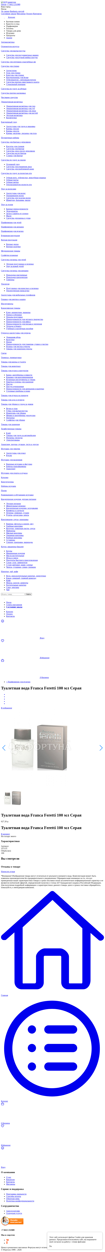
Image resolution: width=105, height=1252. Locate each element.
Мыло (8, 216)
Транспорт (10, 469)
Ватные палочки (13, 246)
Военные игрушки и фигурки (19, 464)
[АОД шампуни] (52, 2)
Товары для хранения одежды (19, 349)
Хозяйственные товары (11, 429)
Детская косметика (14, 115)
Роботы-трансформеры (16, 466)
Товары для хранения (10, 424)
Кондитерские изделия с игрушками (22, 508)
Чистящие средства (9, 97)
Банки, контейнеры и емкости (19, 375)
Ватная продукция (9, 240)
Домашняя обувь (13, 337)
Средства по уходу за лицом (13, 160)
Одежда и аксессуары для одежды (16, 333)
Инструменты (7, 304)
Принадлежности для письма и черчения (24, 324)
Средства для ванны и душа (18, 218)
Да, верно (5, 11)
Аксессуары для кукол (16, 453)
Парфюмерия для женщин (12, 227)
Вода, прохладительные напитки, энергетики (26, 576)
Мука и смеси (12, 558)
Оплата (29, 14)
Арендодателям (13, 1211)
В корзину (5, 834)
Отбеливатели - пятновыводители (21, 80)
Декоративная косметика (12, 102)
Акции (9, 609)
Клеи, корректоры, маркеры (18, 312)
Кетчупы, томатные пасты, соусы (20, 528)
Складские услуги (14, 1213)
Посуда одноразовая (15, 386)
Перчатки (10, 418)
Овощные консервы (15, 535)
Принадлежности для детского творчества (24, 319)
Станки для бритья (14, 156)
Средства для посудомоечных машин (22, 55)
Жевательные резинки (15, 506)
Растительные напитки (16, 585)
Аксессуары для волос (16, 193)
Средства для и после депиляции (20, 151)
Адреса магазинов (14, 605)
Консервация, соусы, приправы (14, 519)
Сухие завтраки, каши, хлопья (19, 565)
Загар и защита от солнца (17, 213)
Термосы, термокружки (11, 357)
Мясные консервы (14, 533)
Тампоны (10, 280)
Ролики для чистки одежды (18, 346)
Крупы (9, 551)
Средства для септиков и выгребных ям (18, 62)
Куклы (9, 455)
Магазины (21, 14)
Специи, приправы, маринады (19, 542)
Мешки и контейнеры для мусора (20, 415)
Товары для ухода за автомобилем (21, 435)
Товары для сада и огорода (12, 400)
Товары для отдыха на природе (14, 395)
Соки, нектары (12, 587)
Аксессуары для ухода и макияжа (20, 126)
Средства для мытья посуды (13, 51)
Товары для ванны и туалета (13, 362)
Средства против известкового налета (22, 82)
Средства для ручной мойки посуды (22, 57)
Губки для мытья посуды (17, 411)
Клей (8, 433)
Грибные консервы (14, 526)
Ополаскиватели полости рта (19, 184)
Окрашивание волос (15, 195)
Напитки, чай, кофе (9, 571)
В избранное (6, 708)
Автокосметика (7, 42)
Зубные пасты (12, 180)
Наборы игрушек (8, 486)
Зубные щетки (12, 182)
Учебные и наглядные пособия (19, 328)
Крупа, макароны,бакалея (12, 547)
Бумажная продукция (10, 235)
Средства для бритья (15, 149)
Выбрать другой (17, 11)
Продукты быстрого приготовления (22, 560)
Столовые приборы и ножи (18, 391)
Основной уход (13, 164)
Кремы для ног (12, 129)
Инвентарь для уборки (16, 413)
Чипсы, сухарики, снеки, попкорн (21, 567)
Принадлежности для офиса (18, 322)
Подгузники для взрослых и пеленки (22, 288)
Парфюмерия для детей (11, 222)
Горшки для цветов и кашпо (13, 299)
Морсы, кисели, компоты (17, 583)
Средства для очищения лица (19, 167)
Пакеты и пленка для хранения (19, 382)
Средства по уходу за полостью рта (16, 173)
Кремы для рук (12, 131)
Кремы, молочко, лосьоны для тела (21, 133)
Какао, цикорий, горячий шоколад (21, 578)
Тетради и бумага (13, 326)
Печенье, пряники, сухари (17, 513)
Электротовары (13, 440)
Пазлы (4, 490)
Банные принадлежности (17, 209)
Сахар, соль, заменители (16, 562)
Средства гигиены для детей (13, 260)
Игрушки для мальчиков (11, 460)
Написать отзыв (8, 871)
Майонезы (10, 531)
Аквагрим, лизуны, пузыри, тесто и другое (20, 444)
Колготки (10, 339)
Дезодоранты (12, 211)
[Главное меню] (4, 598)
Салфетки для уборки (15, 420)
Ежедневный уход (9, 122)
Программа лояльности (16, 1194)
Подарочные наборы (10, 138)
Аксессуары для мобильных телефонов (18, 295)
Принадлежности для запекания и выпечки (25, 389)
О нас (8, 1177)
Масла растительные (15, 556)
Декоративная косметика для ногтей (22, 113)
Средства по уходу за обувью (13, 89)
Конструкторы (7, 482)
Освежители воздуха (10, 46)
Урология (5, 284)
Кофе (8, 580)
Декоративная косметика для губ (20, 108)
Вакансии (10, 1179)
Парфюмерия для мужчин (12, 231)
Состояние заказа (8, 14)
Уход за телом (7, 204)
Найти (28, 594)
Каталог (9, 611)
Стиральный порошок (15, 84)
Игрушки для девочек (10, 449)
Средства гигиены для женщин (14, 271)
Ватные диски (12, 244)
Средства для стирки (10, 66)
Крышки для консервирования (19, 377)
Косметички (11, 118)
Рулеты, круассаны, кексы (17, 515)
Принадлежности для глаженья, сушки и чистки (27, 344)
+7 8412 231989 (13, 4)
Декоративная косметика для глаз (20, 106)
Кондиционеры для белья (17, 77)
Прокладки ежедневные (16, 275)
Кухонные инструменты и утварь (20, 379)
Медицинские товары (10, 251)
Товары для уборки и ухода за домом (17, 404)
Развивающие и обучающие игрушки (17, 495)
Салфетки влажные (9, 255)
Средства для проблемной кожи (20, 169)
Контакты (37, 14)
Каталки (4, 477)
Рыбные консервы (14, 538)
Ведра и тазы (12, 408)
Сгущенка (10, 540)
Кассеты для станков (15, 146)
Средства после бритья (16, 153)
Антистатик (11, 70)
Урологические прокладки (17, 291)
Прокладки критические (17, 277)
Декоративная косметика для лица (21, 111)
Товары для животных (11, 366)
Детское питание (13, 503)
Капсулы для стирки (15, 75)
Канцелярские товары (10, 308)
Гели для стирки (13, 73)
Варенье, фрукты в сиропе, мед (19, 524)
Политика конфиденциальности (20, 1201)
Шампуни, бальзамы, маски (18, 200)
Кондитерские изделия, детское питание (18, 499)
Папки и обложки (14, 315)
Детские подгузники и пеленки (20, 264)
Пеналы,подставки (14, 317)
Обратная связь (12, 1199)
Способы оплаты (13, 1196)
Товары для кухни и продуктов (14, 371)
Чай (7, 590)
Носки (9, 342)
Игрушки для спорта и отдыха (14, 473)
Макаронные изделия (15, 553)
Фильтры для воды (14, 438)
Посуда (9, 384)
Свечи (4, 353)
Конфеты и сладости (15, 510)
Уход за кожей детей (15, 266)
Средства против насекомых (13, 93)
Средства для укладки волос (18, 198)
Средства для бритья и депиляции (16, 142)
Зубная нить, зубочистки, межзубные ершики (26, 178)
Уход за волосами (8, 189)
